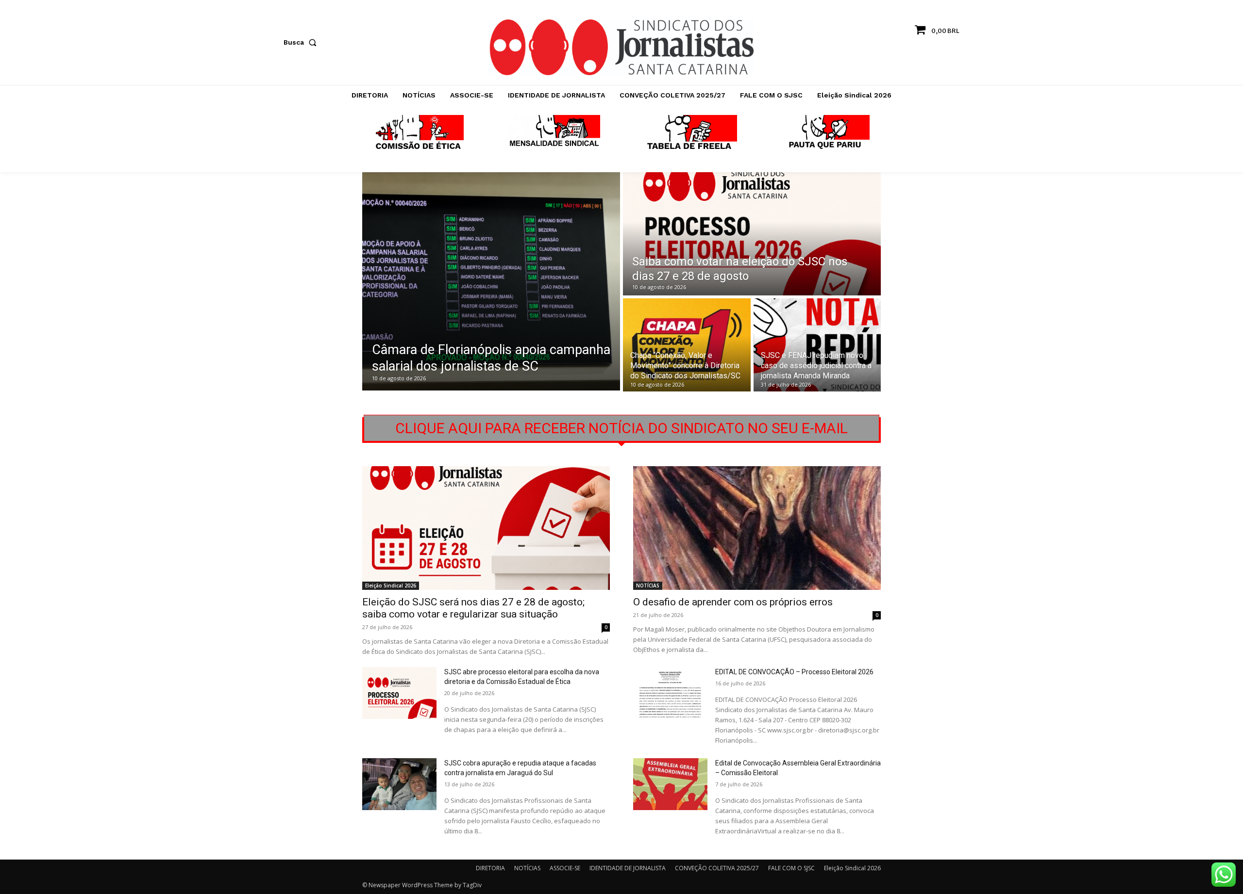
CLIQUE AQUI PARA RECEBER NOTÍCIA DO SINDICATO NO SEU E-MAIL (621, 428)
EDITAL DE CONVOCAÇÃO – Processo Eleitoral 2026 (794, 672)
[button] (302, 42)
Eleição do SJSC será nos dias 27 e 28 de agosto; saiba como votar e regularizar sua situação (473, 608)
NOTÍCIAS (647, 585)
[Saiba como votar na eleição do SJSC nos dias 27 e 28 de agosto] (752, 233)
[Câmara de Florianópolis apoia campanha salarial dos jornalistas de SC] (491, 281)
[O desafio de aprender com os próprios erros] (757, 528)
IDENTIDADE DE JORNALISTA (627, 868)
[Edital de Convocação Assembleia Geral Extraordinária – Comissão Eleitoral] (670, 784)
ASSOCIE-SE (565, 868)
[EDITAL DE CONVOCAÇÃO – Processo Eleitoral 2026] (670, 693)
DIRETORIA (490, 868)
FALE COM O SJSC (791, 868)
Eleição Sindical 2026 (390, 585)
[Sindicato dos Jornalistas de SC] (621, 47)
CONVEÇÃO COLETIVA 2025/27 (717, 868)
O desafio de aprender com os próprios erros (733, 602)
